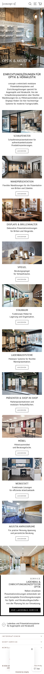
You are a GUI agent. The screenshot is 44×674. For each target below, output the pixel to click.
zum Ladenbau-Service (24, 610)
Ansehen (22, 151)
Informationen (11, 636)
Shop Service (10, 642)
